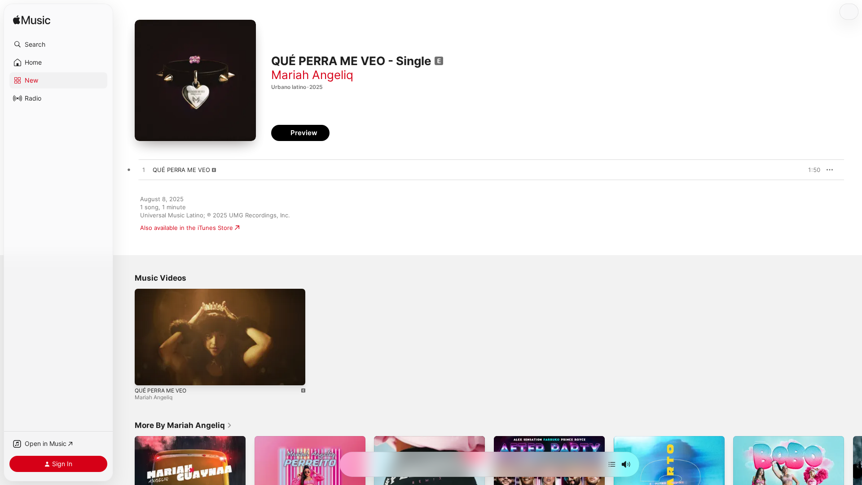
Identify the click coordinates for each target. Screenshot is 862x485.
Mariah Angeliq (312, 75)
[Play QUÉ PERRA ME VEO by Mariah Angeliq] (144, 170)
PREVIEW (810, 169)
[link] (183, 425)
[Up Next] (612, 464)
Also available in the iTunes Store (186, 227)
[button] (58, 44)
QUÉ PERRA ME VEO (160, 390)
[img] (31, 20)
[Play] (146, 374)
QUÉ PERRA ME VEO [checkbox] (181, 169)
